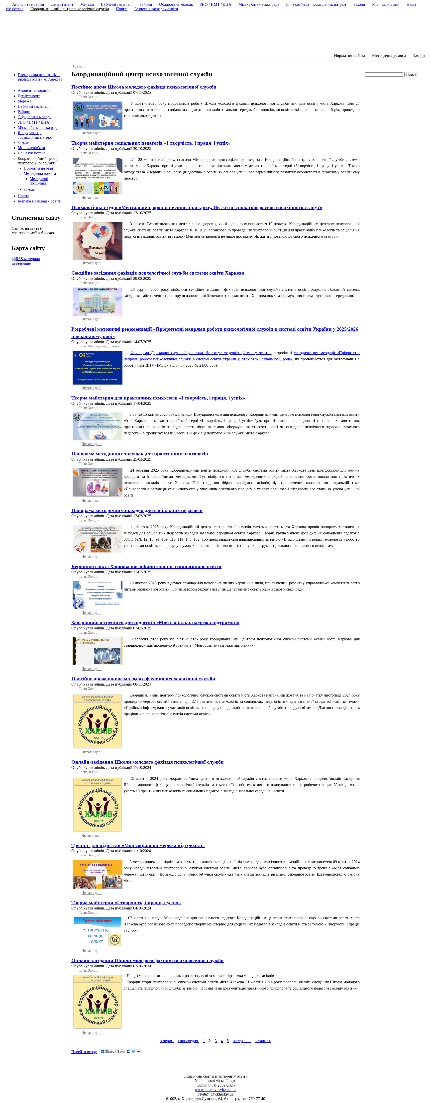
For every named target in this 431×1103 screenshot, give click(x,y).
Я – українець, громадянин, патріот (35, 135)
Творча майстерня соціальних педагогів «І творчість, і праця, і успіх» (150, 143)
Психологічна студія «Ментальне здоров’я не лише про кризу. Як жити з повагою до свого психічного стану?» (196, 207)
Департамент (29, 96)
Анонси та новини (34, 90)
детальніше (21, 263)
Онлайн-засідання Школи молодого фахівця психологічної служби (147, 762)
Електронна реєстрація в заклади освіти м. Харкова (40, 77)
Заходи (419, 55)
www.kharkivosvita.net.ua (215, 1090)
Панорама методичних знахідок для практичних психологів (139, 453)
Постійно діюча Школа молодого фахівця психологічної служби (143, 87)
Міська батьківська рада (38, 127)
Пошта (23, 196)
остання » (263, 1041)
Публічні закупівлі (33, 106)
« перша (167, 1041)
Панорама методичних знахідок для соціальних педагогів (137, 510)
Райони (24, 111)
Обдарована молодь (34, 117)
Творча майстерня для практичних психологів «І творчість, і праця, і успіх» (158, 398)
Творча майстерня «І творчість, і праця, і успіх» (126, 902)
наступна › (242, 1041)
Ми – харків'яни (31, 148)
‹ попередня (188, 1041)
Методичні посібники (39, 181)
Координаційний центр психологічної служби (38, 160)
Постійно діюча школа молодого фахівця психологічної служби (143, 678)
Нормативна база (349, 55)
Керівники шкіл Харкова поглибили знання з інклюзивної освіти (146, 566)
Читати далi (92, 133)
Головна (78, 66)
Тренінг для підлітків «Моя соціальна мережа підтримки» (138, 845)
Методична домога (389, 55)
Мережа (24, 101)
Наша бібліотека (31, 153)
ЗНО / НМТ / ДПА (33, 122)
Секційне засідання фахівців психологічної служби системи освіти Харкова (157, 273)
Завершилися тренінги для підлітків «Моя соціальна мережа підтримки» (155, 622)
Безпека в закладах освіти (39, 201)
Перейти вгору (84, 1052)
